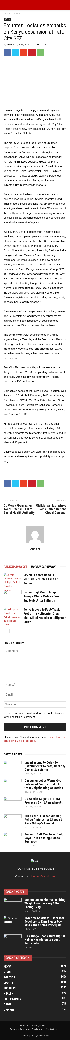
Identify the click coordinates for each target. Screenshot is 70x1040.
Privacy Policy (38, 1025)
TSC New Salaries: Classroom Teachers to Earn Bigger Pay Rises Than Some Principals (44, 921)
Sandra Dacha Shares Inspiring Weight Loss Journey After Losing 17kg (44, 903)
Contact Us (51, 1029)
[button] (65, 5)
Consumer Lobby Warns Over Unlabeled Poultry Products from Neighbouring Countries (43, 784)
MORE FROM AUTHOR (43, 566)
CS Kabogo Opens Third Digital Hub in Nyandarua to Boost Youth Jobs (44, 939)
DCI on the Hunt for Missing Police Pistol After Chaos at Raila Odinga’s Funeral (43, 819)
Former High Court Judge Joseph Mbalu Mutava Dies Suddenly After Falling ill (41, 596)
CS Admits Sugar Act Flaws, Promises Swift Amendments (43, 800)
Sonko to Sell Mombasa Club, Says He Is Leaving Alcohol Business (43, 837)
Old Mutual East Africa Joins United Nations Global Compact (51, 509)
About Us (23, 1025)
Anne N (11, 44)
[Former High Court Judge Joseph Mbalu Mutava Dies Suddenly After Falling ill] (13, 596)
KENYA (17, 13)
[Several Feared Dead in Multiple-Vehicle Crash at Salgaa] (13, 582)
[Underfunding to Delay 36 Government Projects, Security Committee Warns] (13, 767)
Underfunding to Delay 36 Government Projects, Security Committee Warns (44, 766)
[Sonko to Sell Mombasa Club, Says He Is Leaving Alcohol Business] (13, 839)
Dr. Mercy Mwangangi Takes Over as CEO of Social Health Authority (19, 509)
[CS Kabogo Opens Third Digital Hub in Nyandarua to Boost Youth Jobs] (13, 940)
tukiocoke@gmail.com (42, 876)
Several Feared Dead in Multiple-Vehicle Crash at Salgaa (40, 579)
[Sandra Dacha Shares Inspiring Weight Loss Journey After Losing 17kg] (13, 904)
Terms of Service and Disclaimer (26, 1029)
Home (7, 13)
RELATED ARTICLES (15, 566)
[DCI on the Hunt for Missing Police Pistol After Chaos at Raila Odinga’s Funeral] (13, 820)
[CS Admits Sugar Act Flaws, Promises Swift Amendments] (13, 803)
